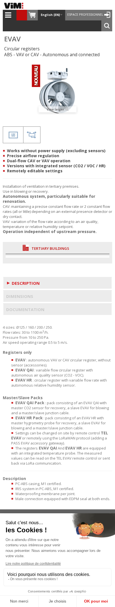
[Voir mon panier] (32, 15)
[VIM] (15, 5)
